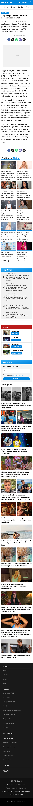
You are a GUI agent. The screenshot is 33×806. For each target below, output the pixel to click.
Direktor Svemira (8, 723)
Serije (6, 7)
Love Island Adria (8, 693)
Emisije (20, 7)
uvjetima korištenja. (17, 375)
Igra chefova (7, 697)
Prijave (6, 771)
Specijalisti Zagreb (9, 702)
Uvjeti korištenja (20, 785)
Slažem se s (14, 375)
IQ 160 (5, 706)
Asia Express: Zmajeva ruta (12, 710)
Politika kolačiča (7, 791)
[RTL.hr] (6, 2)
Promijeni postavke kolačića (22, 791)
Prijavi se (16, 379)
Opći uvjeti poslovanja (16, 794)
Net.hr (16, 158)
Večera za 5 (7, 760)
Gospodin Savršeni (9, 714)
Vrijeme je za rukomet (10, 742)
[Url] (24, 39)
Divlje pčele (6, 719)
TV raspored (8, 733)
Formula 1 (6, 727)
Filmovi (13, 7)
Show (5, 327)
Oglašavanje (22, 788)
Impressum (10, 785)
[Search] (31, 2)
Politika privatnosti (11, 788)
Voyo (27, 7)
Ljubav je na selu (8, 755)
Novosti (6, 667)
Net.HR (6, 766)
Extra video (8, 739)
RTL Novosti (8, 362)
